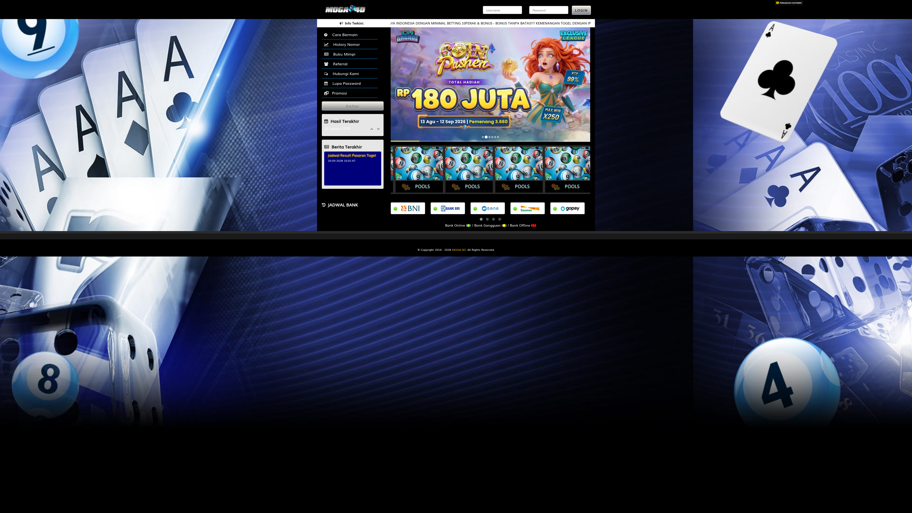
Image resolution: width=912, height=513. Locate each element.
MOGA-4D (459, 249)
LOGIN (581, 10)
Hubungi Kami (344, 73)
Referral (339, 63)
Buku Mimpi (343, 54)
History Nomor (345, 44)
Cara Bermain (344, 34)
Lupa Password (345, 83)
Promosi (339, 93)
